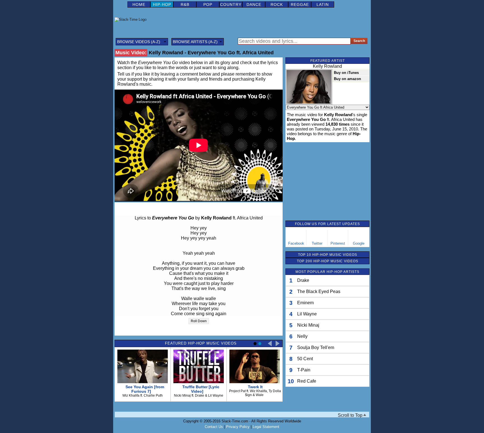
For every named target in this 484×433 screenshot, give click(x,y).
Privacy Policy (238, 427)
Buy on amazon (347, 79)
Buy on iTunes (346, 73)
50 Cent (305, 358)
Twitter (317, 243)
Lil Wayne (307, 314)
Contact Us (214, 427)
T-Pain (303, 370)
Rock (277, 4)
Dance (253, 4)
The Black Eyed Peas (318, 291)
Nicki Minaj (308, 325)
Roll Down (199, 321)
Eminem (305, 302)
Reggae (300, 4)
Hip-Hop (162, 4)
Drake (303, 280)
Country (230, 4)
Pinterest (338, 243)
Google (358, 243)
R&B (185, 4)
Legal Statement (266, 427)
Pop (207, 4)
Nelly (302, 336)
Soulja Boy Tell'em (315, 347)
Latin (323, 4)
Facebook (296, 243)
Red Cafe (306, 381)
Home (138, 4)
